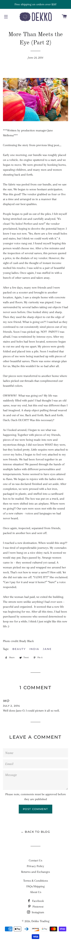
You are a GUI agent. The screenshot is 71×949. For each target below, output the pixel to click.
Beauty (19, 648)
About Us (35, 892)
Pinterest (37, 906)
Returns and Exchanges (35, 872)
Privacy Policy (35, 866)
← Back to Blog (35, 832)
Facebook (37, 901)
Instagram (37, 912)
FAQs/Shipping (35, 886)
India (34, 648)
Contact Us (35, 860)
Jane (47, 648)
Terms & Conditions (35, 880)
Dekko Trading (40, 921)
